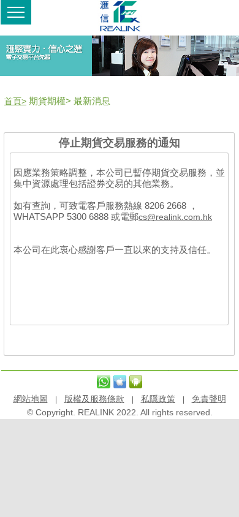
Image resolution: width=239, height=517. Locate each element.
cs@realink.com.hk (175, 217)
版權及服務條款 (94, 399)
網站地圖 (30, 399)
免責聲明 (209, 399)
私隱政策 (158, 399)
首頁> (15, 101)
